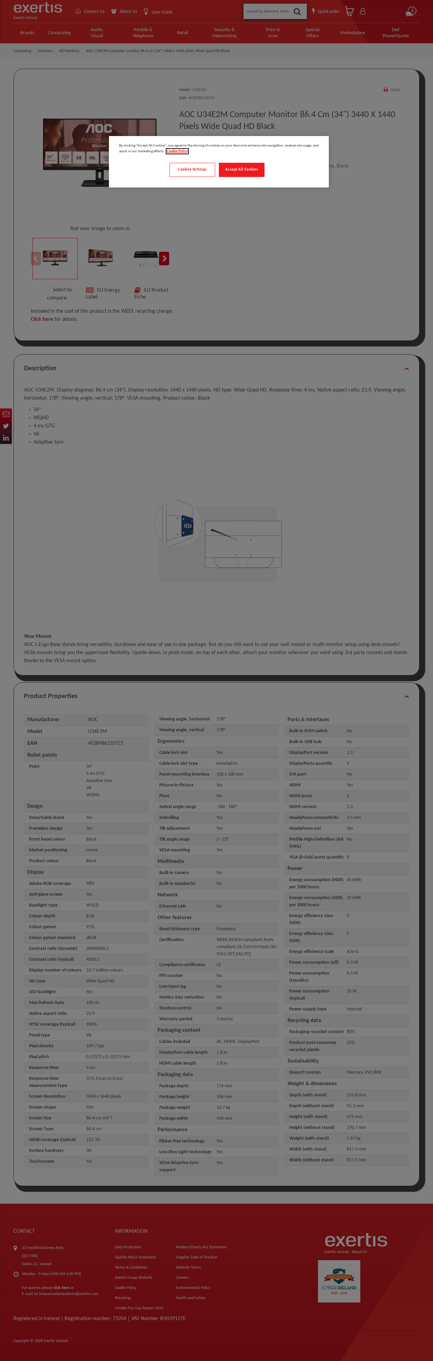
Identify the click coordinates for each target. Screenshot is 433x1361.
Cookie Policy (177, 151)
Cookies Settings (192, 170)
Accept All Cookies (241, 170)
